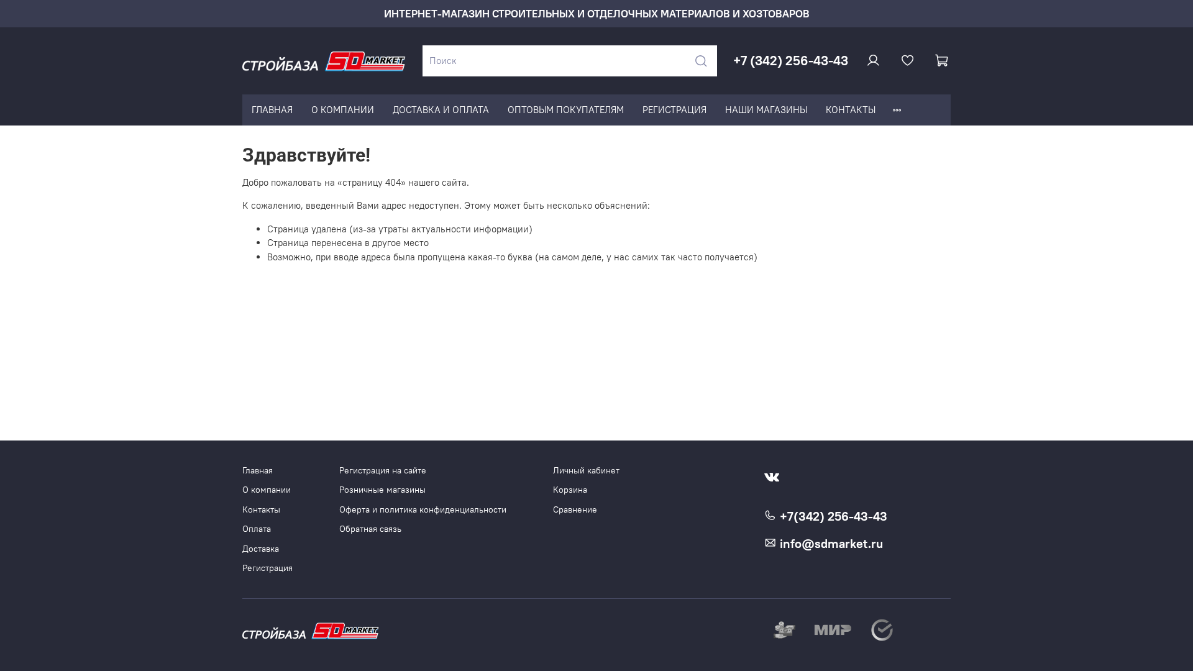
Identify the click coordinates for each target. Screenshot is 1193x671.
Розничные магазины (382, 490)
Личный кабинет (586, 470)
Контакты (261, 509)
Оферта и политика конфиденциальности (422, 509)
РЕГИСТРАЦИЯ (674, 110)
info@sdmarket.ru (830, 543)
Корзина (570, 490)
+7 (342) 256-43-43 (790, 60)
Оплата (256, 529)
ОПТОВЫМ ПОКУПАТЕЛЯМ (566, 110)
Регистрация (267, 568)
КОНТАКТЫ (850, 110)
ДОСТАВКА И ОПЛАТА (441, 110)
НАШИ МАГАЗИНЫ (766, 110)
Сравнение (575, 509)
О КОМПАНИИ (342, 110)
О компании (266, 490)
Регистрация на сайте (382, 470)
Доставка (260, 549)
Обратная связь (370, 529)
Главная (257, 470)
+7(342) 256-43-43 (832, 516)
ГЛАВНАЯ (272, 110)
